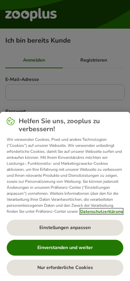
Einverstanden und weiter (65, 247)
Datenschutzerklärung (101, 211)
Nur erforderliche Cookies (65, 267)
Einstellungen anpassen (65, 227)
